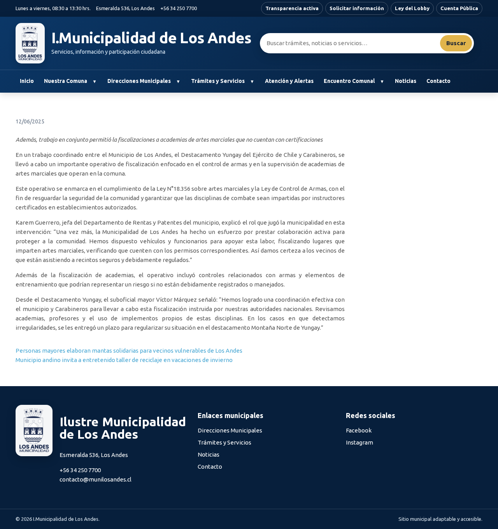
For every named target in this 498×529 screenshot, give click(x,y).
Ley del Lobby (412, 8)
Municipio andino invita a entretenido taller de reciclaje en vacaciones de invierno (124, 360)
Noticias (405, 81)
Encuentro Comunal (349, 81)
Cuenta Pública (459, 8)
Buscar (456, 43)
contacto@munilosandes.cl (96, 479)
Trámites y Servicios (218, 81)
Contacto (438, 81)
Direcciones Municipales (139, 81)
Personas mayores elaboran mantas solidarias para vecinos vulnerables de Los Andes (129, 350)
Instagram (359, 442)
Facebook (359, 430)
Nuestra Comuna (65, 81)
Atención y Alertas (289, 81)
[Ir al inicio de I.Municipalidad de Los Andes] (30, 43)
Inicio (27, 81)
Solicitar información (357, 8)
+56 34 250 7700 (178, 8)
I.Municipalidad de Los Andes (151, 38)
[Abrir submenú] (94, 81)
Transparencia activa (292, 8)
